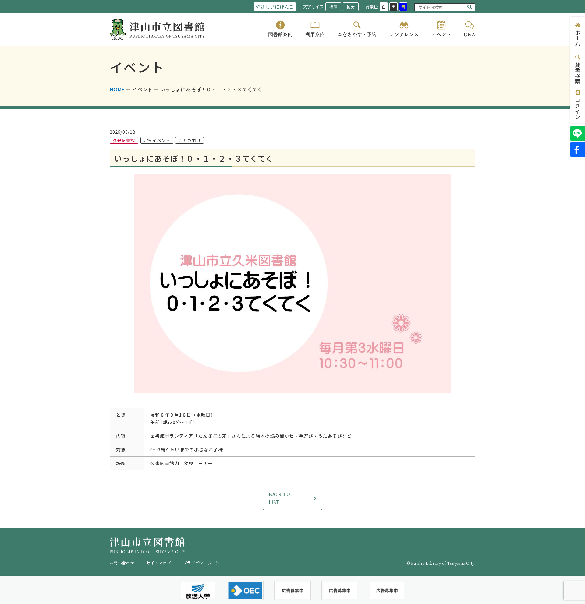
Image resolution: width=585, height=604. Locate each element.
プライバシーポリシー (203, 563)
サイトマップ (158, 563)
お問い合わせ (122, 563)
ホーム (577, 38)
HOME (117, 89)
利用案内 (315, 34)
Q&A (469, 34)
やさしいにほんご (275, 6)
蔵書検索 (577, 73)
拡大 (351, 7)
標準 (333, 7)
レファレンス (404, 34)
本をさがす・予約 (357, 34)
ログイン (577, 108)
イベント (441, 34)
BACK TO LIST (279, 498)
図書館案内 (280, 34)
